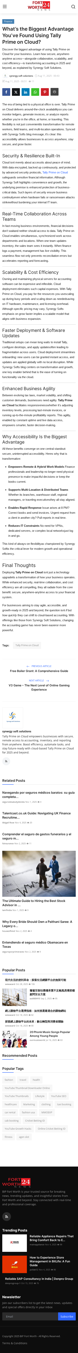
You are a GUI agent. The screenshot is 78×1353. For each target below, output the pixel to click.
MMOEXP (46, 1112)
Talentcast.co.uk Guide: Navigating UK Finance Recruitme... (36, 815)
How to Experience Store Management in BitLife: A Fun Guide (50, 1261)
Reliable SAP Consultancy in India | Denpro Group (39, 1279)
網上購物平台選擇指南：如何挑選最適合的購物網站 (35, 1010)
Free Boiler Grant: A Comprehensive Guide (39, 671)
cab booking (12, 1120)
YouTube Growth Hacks (18, 1128)
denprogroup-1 (12, 1283)
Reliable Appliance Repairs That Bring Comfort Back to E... (52, 1238)
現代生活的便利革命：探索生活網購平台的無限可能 (35, 979)
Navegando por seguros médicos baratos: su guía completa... (38, 795)
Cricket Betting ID (35, 1120)
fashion (9, 1079)
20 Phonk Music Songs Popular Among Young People (50, 1033)
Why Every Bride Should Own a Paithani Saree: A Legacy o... (37, 924)
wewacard (10, 984)
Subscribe (67, 1316)
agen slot (24, 1137)
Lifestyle (39, 1096)
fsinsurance (8, 843)
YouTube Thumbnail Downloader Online (27, 1088)
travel (23, 1079)
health (36, 1079)
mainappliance (37, 1244)
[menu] (4, 6)
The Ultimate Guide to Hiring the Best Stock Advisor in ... (33, 903)
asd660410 (35, 998)
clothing (46, 1104)
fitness (8, 1137)
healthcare (11, 1104)
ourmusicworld (37, 1040)
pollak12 (34, 1269)
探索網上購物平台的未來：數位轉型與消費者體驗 (34, 1021)
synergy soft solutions (16, 731)
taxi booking (64, 1104)
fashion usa (28, 1112)
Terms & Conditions (14, 1343)
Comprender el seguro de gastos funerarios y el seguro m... (36, 836)
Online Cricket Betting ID (51, 1128)
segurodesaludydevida (13, 801)
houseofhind (8, 931)
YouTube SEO (58, 1096)
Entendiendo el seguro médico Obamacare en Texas (35, 944)
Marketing (29, 1104)
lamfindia (7, 910)
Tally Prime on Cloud (55, 172)
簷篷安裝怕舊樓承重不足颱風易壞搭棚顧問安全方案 (52, 992)
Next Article (36, 680)
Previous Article (41, 666)
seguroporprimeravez (13, 951)
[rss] (6, 1216)
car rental (10, 1112)
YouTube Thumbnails (17, 1096)
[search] (73, 6)
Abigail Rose (8, 822)
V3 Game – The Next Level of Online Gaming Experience (39, 687)
